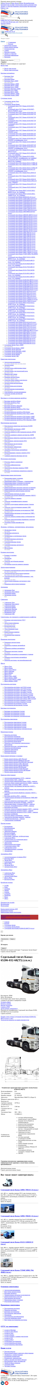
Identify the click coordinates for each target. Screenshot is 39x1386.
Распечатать (4, 939)
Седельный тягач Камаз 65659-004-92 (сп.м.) (21, 341)
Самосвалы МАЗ (9, 862)
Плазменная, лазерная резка (12, 1358)
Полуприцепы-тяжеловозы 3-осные (15, 724)
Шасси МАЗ (8, 863)
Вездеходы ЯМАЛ (10, 834)
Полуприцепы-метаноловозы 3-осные (16, 705)
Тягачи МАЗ (8, 860)
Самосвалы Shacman (10, 609)
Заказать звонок (6, 23)
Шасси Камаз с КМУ (10, 678)
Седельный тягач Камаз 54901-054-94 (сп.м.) (21, 242)
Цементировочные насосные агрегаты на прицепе (20, 487)
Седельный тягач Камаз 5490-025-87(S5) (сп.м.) (22, 223)
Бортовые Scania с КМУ (11, 95)
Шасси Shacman (9, 671)
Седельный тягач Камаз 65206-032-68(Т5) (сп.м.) (23, 283)
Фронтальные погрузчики (12, 844)
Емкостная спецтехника (8, 359)
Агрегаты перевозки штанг (12, 1318)
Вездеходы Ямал (9, 879)
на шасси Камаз (9, 1335)
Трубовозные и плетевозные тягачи (15, 536)
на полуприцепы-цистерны (12, 1343)
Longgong (7, 893)
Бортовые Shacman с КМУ (12, 88)
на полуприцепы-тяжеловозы (13, 1344)
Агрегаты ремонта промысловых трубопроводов (19, 517)
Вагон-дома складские (11, 70)
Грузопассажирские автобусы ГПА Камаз (17, 412)
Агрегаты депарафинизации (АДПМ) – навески (19, 805)
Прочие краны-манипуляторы (13, 772)
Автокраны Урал (9, 590)
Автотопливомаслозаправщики (14, 389)
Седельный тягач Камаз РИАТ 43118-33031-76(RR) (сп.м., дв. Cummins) (21, 194)
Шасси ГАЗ (7, 674)
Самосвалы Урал (9, 602)
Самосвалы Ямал (9, 873)
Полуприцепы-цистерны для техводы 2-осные (18, 693)
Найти (3, 41)
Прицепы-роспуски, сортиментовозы (15, 746)
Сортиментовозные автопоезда (14, 545)
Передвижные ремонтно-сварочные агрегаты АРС (20, 438)
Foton (6, 887)
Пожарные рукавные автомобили (14, 646)
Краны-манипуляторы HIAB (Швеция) (16, 765)
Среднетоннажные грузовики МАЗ (15, 857)
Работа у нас (4, 8)
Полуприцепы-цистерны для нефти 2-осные (18, 690)
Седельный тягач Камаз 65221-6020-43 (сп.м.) (22, 294)
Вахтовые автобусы (10, 1293)
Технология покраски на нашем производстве (15, 1020)
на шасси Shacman (10, 1330)
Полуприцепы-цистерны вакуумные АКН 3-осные (20, 698)
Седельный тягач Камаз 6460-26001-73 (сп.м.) (22, 332)
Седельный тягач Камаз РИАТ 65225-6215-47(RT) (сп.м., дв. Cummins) (21, 316)
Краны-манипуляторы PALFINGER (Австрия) (18, 762)
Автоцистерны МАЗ (10, 867)
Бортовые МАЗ (9, 858)
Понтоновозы (8, 829)
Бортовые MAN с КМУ (11, 85)
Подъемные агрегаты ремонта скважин (16, 564)
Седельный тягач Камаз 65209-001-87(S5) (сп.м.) (23, 288)
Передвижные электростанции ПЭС (15, 441)
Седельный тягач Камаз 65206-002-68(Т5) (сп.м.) (23, 280)
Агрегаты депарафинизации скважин (16, 502)
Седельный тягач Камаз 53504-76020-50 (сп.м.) (22, 210)
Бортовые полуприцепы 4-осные (14, 714)
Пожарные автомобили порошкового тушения (18, 655)
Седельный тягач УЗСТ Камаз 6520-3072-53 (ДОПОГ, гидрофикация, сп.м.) (21, 170)
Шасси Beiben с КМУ (11, 681)
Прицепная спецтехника (10, 1305)
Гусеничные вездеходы (11, 841)
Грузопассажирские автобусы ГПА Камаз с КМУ (19, 416)
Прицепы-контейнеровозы (12, 748)
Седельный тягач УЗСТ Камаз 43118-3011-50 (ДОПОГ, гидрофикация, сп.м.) (22, 139)
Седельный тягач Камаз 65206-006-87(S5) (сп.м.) (23, 286)
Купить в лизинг (6, 1003)
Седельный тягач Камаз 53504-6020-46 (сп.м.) (22, 205)
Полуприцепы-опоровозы (12, 736)
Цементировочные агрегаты (13, 1296)
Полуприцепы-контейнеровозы (14, 740)
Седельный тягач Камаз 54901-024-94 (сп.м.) (21, 239)
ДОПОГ (3, 917)
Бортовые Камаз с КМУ (11, 84)
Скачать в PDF (5, 1007)
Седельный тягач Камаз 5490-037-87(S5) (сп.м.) (22, 229)
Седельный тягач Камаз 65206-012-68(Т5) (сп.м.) (23, 281)
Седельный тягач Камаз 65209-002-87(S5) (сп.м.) (23, 289)
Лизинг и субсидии (7, 6)
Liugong (6, 892)
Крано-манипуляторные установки (11, 756)
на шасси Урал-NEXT (11, 1331)
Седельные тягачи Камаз (12, 104)
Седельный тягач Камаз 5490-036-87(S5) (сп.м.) (22, 228)
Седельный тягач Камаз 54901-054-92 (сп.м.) (21, 241)
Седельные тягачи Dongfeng (13, 353)
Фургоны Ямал (9, 874)
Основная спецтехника (10, 1287)
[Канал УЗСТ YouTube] (6, 1384)
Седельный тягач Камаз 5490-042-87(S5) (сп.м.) (22, 231)
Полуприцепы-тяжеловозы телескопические (18, 729)
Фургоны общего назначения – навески (16, 815)
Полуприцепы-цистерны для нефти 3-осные (18, 692)
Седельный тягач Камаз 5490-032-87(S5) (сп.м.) (22, 224)
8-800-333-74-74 (6, 20)
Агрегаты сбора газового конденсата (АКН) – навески (21, 783)
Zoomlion (7, 889)
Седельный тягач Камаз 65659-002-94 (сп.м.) (21, 340)
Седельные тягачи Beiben (12, 354)
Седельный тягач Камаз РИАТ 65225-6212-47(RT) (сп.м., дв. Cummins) (21, 303)
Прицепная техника (7, 732)
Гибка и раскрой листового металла (15, 1359)
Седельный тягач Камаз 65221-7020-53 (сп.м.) (22, 301)
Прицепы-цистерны (10, 735)
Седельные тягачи (6, 98)
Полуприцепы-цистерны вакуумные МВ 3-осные (19, 697)
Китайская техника (7, 882)
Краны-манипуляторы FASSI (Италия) (16, 768)
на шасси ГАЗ (8, 1338)
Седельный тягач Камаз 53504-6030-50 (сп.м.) (22, 200)
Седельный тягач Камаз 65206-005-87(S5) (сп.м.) (23, 285)
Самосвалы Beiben (10, 607)
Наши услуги (6, 1348)
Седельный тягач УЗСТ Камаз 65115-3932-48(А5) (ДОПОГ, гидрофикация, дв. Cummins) (22, 157)
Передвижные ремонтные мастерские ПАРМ (18, 426)
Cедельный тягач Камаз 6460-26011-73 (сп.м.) (22, 335)
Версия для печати (6, 1005)
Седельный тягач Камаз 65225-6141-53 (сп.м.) (22, 328)
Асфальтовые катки (10, 847)
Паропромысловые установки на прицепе (17, 483)
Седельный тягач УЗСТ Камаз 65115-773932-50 (22, 168)
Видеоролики (32, 6)
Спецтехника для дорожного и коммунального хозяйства (18, 617)
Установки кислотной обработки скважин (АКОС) (20, 496)
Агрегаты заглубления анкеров (14, 562)
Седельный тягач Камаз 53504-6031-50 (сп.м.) (22, 202)
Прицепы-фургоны (10, 751)
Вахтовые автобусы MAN (12, 407)
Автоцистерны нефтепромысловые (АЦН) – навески (20, 781)
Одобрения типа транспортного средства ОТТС (15, 919)
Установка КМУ (9, 1364)
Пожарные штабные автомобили (14, 649)
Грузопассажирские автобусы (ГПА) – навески (18, 810)
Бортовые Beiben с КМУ (11, 93)
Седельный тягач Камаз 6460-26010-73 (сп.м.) (22, 333)
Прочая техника (6, 823)
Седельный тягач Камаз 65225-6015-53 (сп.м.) (22, 325)
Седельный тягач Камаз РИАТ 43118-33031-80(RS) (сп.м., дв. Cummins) (21, 191)
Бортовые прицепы (10, 753)
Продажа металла (9, 1351)
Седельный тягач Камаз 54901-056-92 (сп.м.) (21, 244)
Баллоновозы (8, 826)
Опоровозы (7, 1315)
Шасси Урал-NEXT (10, 669)
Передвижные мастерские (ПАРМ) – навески (18, 802)
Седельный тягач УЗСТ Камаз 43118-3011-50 (22, 133)
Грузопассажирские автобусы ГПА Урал (16, 409)
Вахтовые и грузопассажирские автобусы (13, 398)
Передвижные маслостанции (13, 444)
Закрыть (12, 939)
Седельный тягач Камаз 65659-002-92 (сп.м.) (21, 338)
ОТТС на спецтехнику (9, 1326)
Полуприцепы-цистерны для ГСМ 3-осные (17, 689)
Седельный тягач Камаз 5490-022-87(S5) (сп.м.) (22, 218)
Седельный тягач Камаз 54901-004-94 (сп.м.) (21, 234)
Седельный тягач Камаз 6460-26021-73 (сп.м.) (22, 337)
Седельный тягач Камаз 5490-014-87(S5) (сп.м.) (22, 216)
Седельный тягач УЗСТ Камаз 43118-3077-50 (22, 145)
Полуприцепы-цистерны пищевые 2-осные (17, 700)
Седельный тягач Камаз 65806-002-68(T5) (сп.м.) (23, 330)
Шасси (3, 663)
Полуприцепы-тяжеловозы (9, 719)
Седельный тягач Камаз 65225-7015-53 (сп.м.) (22, 327)
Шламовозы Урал (9, 612)
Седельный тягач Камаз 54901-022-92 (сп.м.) (21, 237)
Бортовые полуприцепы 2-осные (14, 711)
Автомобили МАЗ (6, 854)
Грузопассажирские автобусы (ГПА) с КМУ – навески (21, 812)
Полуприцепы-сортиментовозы (14, 738)
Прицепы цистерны (10, 1310)
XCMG (6, 885)
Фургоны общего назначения (13, 462)
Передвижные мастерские (9, 423)
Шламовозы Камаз (10, 610)
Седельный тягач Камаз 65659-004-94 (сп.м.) (21, 343)
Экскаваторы (8, 851)
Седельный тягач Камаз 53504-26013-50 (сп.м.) (22, 198)
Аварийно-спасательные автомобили (15, 450)
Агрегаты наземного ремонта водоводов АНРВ (19, 435)
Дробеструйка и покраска (12, 1363)
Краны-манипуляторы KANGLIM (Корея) (17, 770)
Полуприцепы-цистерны (8, 684)
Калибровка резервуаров (12, 1356)
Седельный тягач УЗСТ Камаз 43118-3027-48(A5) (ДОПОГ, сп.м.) (21, 110)
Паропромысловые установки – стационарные (18, 481)
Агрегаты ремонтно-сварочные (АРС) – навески (19, 801)
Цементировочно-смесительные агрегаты (17, 491)
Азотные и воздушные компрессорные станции (19, 505)
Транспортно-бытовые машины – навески (17, 817)
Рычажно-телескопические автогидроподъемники (19, 571)
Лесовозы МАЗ (9, 865)
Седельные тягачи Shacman (12, 349)
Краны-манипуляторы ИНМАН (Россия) (17, 760)
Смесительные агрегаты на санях (14, 494)
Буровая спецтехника (7, 552)
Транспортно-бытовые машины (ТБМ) (16, 468)
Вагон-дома (4, 65)
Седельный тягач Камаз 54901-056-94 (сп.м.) (21, 246)
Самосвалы (4, 599)
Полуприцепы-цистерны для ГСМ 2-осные (17, 687)
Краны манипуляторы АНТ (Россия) (15, 759)
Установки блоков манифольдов (14, 523)
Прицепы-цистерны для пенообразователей (17, 660)
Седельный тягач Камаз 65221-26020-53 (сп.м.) (22, 298)
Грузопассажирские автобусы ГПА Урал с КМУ (19, 414)
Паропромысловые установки (13, 479)
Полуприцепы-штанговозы (12, 741)
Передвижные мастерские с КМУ (14, 429)
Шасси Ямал (8, 878)
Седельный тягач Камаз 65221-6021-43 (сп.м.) (22, 296)
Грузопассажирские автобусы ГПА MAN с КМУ (19, 418)
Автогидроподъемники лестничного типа (17, 581)
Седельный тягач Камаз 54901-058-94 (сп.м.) (21, 249)
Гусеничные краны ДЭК (12, 846)
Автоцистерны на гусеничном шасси (15, 839)
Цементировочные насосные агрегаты (16, 485)
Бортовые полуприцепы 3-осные (14, 713)
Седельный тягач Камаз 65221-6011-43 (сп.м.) (22, 293)
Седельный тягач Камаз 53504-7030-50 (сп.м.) (22, 208)
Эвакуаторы (8, 843)
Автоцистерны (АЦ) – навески (13, 779)
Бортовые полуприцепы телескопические (17, 716)
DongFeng (7, 895)
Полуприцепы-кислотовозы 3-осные (15, 703)
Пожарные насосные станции (13, 652)
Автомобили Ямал (6, 870)
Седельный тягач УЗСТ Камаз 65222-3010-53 (22, 179)
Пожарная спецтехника (8, 639)
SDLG (6, 898)
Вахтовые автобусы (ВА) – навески (15, 796)
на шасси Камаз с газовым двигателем (16, 1336)
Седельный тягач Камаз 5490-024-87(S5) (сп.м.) (22, 221)
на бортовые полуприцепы (12, 1341)
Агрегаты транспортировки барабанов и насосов (19, 520)
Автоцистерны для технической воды (16, 371)
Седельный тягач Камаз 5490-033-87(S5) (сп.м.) (22, 226)
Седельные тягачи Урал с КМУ (13, 345)
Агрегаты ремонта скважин (12, 499)
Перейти (3, 62)
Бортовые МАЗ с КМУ (11, 92)
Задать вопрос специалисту (9, 1008)
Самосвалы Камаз (9, 606)
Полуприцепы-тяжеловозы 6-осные (15, 727)
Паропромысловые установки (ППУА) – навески (19, 804)
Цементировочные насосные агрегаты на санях (19, 489)
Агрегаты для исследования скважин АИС (17, 508)
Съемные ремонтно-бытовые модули (15, 456)
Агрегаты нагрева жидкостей (13, 394)
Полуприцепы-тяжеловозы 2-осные (15, 722)
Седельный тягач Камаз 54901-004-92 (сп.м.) (21, 233)
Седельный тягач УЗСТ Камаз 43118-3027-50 (22, 112)
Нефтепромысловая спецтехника (11, 475)
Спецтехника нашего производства (26, 5)
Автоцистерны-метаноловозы (13, 383)
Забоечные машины (10, 831)
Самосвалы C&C (9, 614)
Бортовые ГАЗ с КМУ (11, 90)
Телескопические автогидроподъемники (16, 574)
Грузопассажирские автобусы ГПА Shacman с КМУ (20, 420)
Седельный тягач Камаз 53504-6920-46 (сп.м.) (22, 207)
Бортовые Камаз (9, 79)
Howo (6, 897)
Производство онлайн (7, 5)
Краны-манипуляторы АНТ (9, 909)
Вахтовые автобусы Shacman (13, 405)
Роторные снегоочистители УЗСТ (14, 620)
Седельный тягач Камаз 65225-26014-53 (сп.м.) (22, 324)
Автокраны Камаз (10, 593)
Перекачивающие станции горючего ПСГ (17, 453)
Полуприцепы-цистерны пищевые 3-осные (17, 702)
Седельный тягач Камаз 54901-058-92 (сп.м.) (21, 247)
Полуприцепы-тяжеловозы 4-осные (15, 725)
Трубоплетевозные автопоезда (13, 539)
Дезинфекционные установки (13, 849)
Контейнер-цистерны (11, 807)
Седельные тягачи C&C (11, 356)
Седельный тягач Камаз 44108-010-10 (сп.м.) (21, 197)
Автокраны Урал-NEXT (11, 592)
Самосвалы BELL (9, 838)
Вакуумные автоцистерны (12, 1292)
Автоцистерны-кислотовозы (13, 386)
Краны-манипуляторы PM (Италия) (15, 767)
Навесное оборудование (8, 775)
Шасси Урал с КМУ (10, 676)
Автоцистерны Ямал (10, 876)
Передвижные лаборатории (12, 447)
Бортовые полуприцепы (8, 708)
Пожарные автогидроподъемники (14, 584)
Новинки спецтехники (20, 6)
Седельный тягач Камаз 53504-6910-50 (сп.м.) (22, 203)
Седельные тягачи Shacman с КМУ (15, 351)
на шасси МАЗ (8, 1339)
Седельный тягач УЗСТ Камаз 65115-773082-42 (22, 163)
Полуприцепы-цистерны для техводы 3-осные (18, 695)
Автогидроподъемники (8, 567)
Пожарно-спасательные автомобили (15, 658)
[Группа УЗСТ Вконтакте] (2, 1384)
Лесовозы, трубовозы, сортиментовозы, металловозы (17, 527)
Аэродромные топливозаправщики (15, 392)
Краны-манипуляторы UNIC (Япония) (16, 764)
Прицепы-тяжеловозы (11, 749)
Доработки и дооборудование (13, 1355)
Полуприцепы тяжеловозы (12, 1313)
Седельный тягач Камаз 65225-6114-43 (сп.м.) (22, 322)
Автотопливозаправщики (12, 1290)
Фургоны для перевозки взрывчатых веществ (18, 471)
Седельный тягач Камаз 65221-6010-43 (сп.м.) (22, 291)
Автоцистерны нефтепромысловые (15, 368)
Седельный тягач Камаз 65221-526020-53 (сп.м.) (23, 299)
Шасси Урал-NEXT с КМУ (12, 679)
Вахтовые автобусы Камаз (12, 401)
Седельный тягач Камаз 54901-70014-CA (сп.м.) (22, 250)
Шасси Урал (8, 666)
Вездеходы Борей (9, 833)
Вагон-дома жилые (10, 68)
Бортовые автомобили (8, 73)
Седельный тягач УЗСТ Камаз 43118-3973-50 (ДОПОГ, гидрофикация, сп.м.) (22, 147)
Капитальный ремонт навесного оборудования (15, 915)
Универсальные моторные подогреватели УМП (19, 511)
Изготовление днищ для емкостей (14, 1361)
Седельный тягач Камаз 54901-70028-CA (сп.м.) (22, 252)
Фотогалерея (5, 906)
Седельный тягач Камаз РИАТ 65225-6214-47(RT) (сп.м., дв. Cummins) (21, 310)
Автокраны (4, 587)
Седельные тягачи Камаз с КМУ (14, 348)
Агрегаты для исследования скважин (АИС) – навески (21, 809)
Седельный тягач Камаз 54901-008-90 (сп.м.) (21, 236)
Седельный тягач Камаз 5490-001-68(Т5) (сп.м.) (22, 215)
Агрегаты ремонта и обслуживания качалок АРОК (20, 432)
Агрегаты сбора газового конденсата (15, 380)
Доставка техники (10, 1366)
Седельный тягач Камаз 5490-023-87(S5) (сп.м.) (22, 220)
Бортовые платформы (11, 814)
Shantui (6, 890)
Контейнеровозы (9, 828)
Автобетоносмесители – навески (14, 818)
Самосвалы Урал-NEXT (11, 604)
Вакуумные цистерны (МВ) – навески (16, 784)
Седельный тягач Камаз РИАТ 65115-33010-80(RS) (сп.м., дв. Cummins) (21, 258)
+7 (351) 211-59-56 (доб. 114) (9, 22)
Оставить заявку (6, 1002)
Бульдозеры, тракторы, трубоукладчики (16, 836)
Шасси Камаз (8, 668)
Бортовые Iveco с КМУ (11, 87)
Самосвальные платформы (12, 820)
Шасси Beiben (8, 673)
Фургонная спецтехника (8, 459)
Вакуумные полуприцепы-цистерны (15, 1320)
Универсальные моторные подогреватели (17, 1295)
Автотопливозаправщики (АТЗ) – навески (17, 778)
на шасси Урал (8, 1333)
